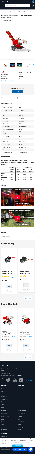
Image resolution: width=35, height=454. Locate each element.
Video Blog (20, 427)
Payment (3, 422)
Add (14, 98)
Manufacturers (5, 416)
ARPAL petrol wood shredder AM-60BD (25, 334)
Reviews (3, 427)
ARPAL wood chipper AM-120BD (6, 334)
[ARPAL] (3, 72)
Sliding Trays (4, 399)
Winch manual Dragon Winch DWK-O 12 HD (25, 273)
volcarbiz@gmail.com (23, 389)
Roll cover (3, 394)
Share (20, 98)
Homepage (4, 12)
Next (33, 65)
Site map (20, 429)
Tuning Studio (21, 422)
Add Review (6, 236)
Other (2, 407)
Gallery (19, 419)
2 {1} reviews (12, 276)
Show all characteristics (7, 81)
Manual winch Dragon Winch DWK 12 (7, 273)
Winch (2, 404)
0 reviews (12, 336)
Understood (17, 445)
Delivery (3, 419)
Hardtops (3, 391)
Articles (19, 424)
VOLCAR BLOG (21, 414)
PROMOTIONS (4, 414)
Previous (26, 298)
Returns (3, 424)
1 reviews (30, 276)
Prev (2, 65)
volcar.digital (20, 375)
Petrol (18, 12)
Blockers (12, 12)
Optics (2, 389)
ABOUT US (4, 436)
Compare (6, 98)
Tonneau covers (5, 396)
